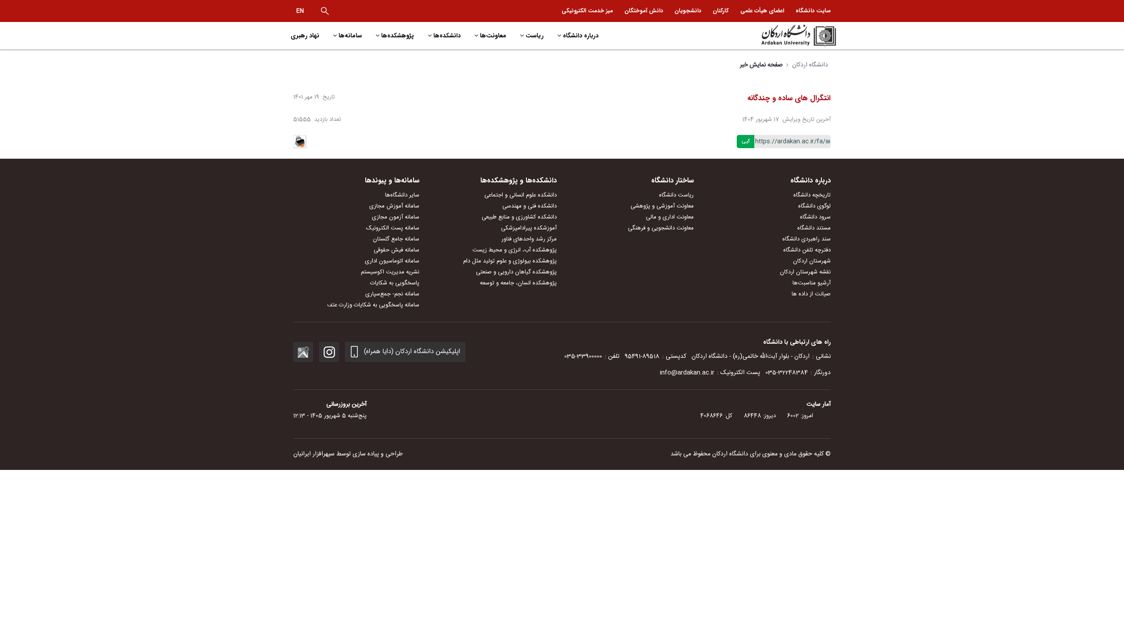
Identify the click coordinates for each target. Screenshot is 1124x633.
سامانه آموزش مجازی (394, 206)
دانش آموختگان (643, 10)
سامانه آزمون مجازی (395, 217)
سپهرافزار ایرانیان (314, 454)
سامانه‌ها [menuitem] (350, 35)
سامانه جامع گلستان (396, 239)
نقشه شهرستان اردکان (805, 272)
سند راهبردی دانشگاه (806, 239)
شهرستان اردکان (812, 261)
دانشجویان (687, 10)
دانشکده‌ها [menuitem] (447, 35)
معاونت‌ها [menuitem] (493, 35)
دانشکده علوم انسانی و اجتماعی (520, 195)
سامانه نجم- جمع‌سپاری (392, 294)
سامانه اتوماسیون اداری (392, 261)
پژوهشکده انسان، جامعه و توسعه (518, 283)
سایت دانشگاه (813, 10)
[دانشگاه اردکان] (771, 36)
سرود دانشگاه (815, 217)
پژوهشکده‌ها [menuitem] (397, 35)
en (300, 11)
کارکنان (721, 10)
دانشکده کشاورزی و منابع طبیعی (519, 217)
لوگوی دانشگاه (814, 206)
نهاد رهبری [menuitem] (305, 35)
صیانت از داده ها (811, 294)
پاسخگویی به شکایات (394, 283)
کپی (746, 141)
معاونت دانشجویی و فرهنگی (661, 228)
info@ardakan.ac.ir (687, 372)
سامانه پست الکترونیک (392, 228)
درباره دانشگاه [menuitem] (580, 35)
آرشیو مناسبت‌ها (812, 283)
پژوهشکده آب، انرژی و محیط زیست (514, 250)
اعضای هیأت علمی (762, 10)
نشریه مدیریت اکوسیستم (390, 272)
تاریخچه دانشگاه (812, 195)
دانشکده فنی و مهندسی (529, 206)
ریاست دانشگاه (676, 195)
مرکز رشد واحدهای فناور (529, 239)
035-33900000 (583, 356)
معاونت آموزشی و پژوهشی (662, 206)
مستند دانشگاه (814, 228)
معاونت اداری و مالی (670, 217)
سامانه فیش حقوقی (396, 250)
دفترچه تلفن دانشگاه (807, 250)
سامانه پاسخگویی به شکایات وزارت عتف (373, 305)
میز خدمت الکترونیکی (587, 10)
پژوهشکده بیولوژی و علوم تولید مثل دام (510, 261)
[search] (325, 11)
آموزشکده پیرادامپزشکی (529, 228)
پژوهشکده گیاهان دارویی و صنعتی (516, 272)
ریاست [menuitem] (535, 35)
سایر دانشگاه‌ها (402, 195)
